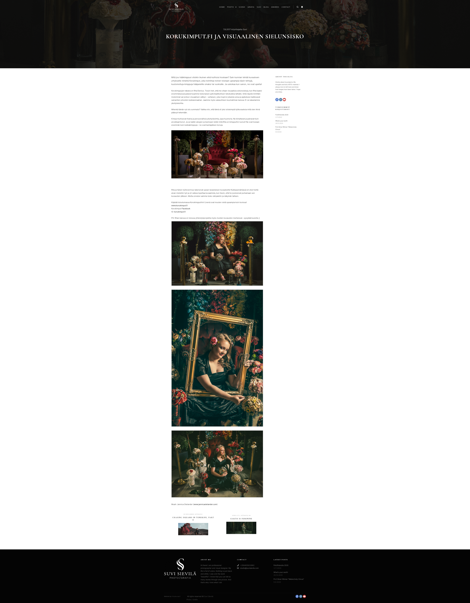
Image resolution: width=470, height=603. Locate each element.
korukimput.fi (180, 212)
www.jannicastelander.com (205, 504)
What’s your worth (281, 121)
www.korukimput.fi (179, 205)
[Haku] (297, 7)
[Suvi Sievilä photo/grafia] (176, 7)
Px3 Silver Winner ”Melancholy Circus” (289, 579)
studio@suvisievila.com (249, 568)
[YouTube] (284, 99)
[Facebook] (277, 99)
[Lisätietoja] (302, 7)
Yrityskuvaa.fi (176, 596)
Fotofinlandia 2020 (281, 115)
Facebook (186, 208)
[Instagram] (280, 99)
